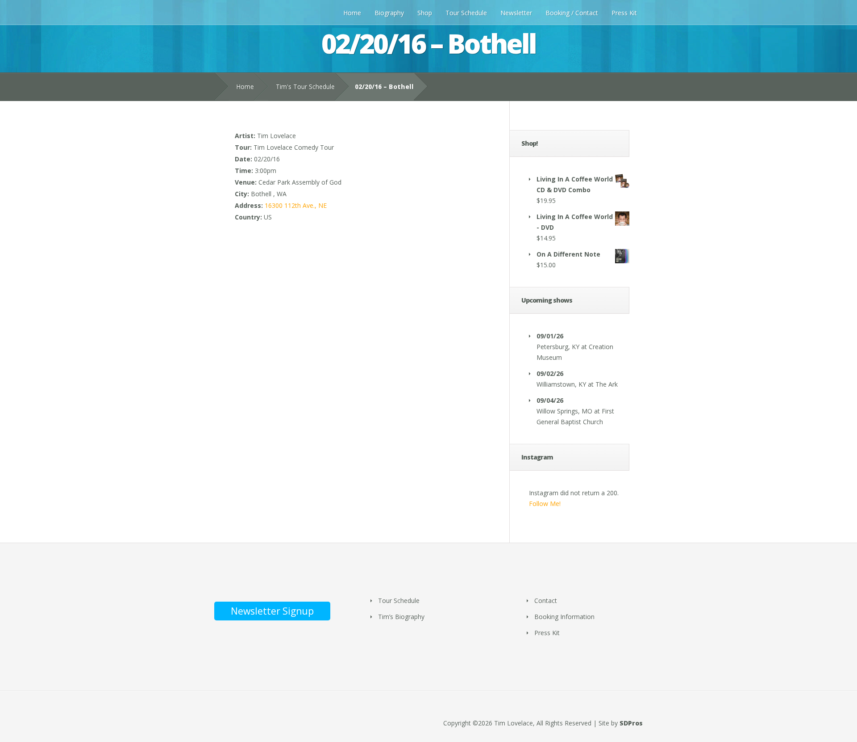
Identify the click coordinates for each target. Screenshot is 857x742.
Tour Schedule (466, 12)
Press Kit (624, 12)
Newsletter (516, 12)
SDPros (631, 723)
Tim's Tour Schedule (305, 86)
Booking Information (564, 616)
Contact (545, 600)
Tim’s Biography (401, 616)
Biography (389, 12)
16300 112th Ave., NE (296, 205)
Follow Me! (545, 503)
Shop (424, 12)
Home (352, 12)
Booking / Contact (571, 12)
